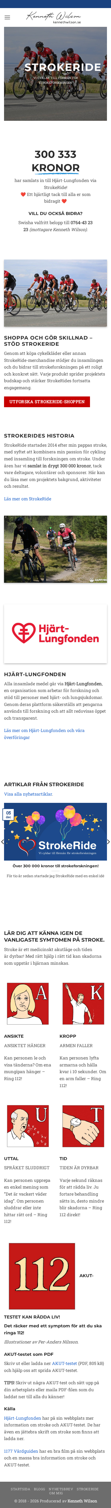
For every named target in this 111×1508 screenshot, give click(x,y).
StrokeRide (88, 1489)
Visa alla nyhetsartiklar (28, 794)
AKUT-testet (64, 1363)
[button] (7, 17)
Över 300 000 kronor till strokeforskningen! (56, 866)
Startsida (20, 1489)
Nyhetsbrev (61, 1489)
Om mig (56, 1493)
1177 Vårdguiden (21, 1451)
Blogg (39, 1489)
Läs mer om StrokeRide (27, 498)
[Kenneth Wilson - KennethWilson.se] (53, 17)
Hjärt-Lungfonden (22, 1418)
